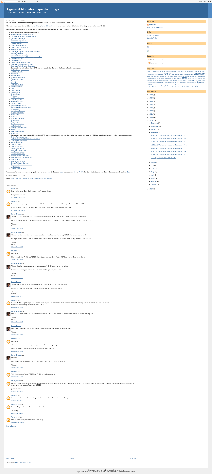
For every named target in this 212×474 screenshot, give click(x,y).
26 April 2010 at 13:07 (17, 321)
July (152, 165)
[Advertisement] (23, 442)
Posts (152, 59)
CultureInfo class (16, 44)
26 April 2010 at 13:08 (17, 334)
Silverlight (171, 82)
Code (151, 76)
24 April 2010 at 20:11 (17, 278)
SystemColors (15, 94)
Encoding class (16, 144)
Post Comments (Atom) (22, 462)
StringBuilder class (17, 142)
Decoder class (15, 159)
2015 (151, 101)
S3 (157, 82)
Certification (18, 178)
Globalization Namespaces (19, 42)
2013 (151, 108)
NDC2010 (203, 78)
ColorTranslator (16, 92)
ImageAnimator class (17, 113)
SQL (176, 82)
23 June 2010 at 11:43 (17, 413)
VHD (170, 85)
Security (160, 82)
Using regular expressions (19, 140)
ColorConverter (15, 90)
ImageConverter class (18, 111)
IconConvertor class (17, 118)
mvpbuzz (197, 78)
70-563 (199, 71)
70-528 (187, 71)
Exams (203, 76)
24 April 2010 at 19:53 (17, 259)
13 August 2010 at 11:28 (17, 422)
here (49, 172)
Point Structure (15, 122)
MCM (175, 78)
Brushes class (15, 75)
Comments (153, 63)
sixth (50, 26)
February (154, 181)
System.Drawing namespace (20, 70)
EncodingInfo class (17, 146)
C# (192, 74)
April (153, 175)
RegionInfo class (16, 49)
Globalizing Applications (18, 40)
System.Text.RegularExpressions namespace (25, 139)
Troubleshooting (157, 85)
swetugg (189, 82)
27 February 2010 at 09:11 (18, 210)
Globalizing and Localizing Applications (23, 36)
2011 (151, 114)
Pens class (14, 83)
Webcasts (187, 85)
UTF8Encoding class (17, 152)
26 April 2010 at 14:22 (17, 376)
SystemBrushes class (18, 77)
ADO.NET (156, 74)
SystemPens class (17, 85)
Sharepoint (166, 82)
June (153, 168)
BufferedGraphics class (18, 105)
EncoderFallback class (18, 154)
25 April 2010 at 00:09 (17, 307)
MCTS (34, 178)
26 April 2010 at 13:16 (17, 351)
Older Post (133, 458)
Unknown (14, 201)
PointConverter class (17, 124)
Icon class (14, 116)
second (34, 26)
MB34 (13, 188)
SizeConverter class (17, 131)
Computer (162, 76)
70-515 (178, 71)
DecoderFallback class (18, 161)
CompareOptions (16, 60)
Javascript (159, 78)
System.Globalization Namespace (22, 34)
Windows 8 (155, 86)
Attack (172, 74)
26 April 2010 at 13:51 (17, 367)
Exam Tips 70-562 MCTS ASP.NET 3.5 (163, 158)
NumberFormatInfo (17, 53)
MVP (193, 78)
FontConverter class (17, 98)
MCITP (171, 78)
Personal (175, 80)
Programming (39, 178)
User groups (165, 85)
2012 (151, 111)
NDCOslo (149, 80)
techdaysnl (193, 82)
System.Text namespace (19, 137)
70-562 (195, 71)
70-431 (161, 71)
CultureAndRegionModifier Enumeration (23, 66)
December (154, 123)
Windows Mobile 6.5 (182, 86)
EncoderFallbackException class (21, 157)
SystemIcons (15, 120)
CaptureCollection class (18, 169)
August (153, 162)
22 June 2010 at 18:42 (17, 400)
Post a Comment (11, 426)
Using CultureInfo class (18, 45)
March (153, 178)
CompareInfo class (17, 58)
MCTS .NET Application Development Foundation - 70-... (169, 135)
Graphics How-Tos (17, 72)
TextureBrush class (17, 79)
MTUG (189, 78)
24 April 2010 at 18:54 (17, 228)
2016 (151, 98)
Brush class (14, 73)
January (154, 184)
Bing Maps (184, 74)
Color (12, 88)
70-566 (203, 71)
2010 (158, 71)
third (38, 26)
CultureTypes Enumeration (19, 47)
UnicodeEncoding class (18, 150)
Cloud (148, 76)
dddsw (179, 76)
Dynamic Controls (192, 76)
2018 (151, 95)
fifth (47, 26)
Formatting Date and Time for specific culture (25, 51)
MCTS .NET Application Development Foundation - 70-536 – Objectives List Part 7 (40, 23)
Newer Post (10, 458)
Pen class (14, 81)
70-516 (182, 71)
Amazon (161, 74)
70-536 (81, 172)
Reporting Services (151, 82)
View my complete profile (155, 27)
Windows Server (191, 86)
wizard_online (15, 380)
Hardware (149, 78)
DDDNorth (170, 76)
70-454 (170, 71)
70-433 (166, 71)
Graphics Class (16, 103)
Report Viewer (201, 80)
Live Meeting (165, 78)
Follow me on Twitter (153, 35)
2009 (151, 120)
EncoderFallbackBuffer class (20, 155)
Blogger (189, 74)
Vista (173, 85)
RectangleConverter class (19, 127)
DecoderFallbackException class (21, 165)
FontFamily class (16, 99)
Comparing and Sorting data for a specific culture (26, 57)
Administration (150, 74)
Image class (15, 109)
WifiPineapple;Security (195, 85)
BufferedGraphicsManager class (21, 107)
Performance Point (167, 80)
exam (61, 172)
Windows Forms (163, 86)
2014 (151, 104)
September (155, 133)
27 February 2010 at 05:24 (18, 197)
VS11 (183, 85)
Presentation (182, 80)
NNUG (154, 80)
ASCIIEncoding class (18, 148)
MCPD (29, 178)
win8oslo (203, 85)
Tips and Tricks (48, 178)
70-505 (174, 71)
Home (72, 458)
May (152, 172)
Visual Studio (178, 85)
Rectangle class (16, 126)
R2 (196, 80)
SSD (185, 82)
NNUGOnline (160, 80)
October (154, 129)
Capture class (15, 167)
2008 (154, 71)
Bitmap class (15, 114)
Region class (15, 133)
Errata (199, 76)
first (30, 26)
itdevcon (154, 78)
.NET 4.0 (149, 71)
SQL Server (180, 82)
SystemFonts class (17, 101)
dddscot (175, 76)
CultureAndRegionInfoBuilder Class (22, 64)
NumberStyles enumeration (19, 55)
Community (156, 76)
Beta (179, 74)
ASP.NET (167, 74)
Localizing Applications (18, 38)
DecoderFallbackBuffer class (20, 163)
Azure (176, 74)
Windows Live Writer (172, 86)
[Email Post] (24, 175)
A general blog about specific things (32, 9)
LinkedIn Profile (152, 38)
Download (24, 178)
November (154, 126)
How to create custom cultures (20, 62)
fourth (43, 26)
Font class (14, 96)
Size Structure (15, 129)
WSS (196, 86)
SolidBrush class (16, 86)
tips (75, 172)
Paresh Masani (16, 214)
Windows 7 (150, 86)
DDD (166, 76)
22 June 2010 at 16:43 (17, 391)
